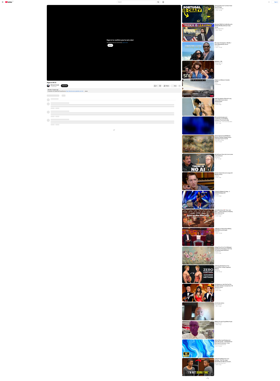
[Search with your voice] (163, 2)
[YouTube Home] (8, 2)
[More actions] (179, 85)
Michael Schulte (55, 85)
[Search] (158, 2)
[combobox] (137, 2)
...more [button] (86, 91)
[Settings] (269, 2)
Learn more (125, 42)
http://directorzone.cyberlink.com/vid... (75, 91)
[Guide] (3, 2)
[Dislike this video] (160, 85)
